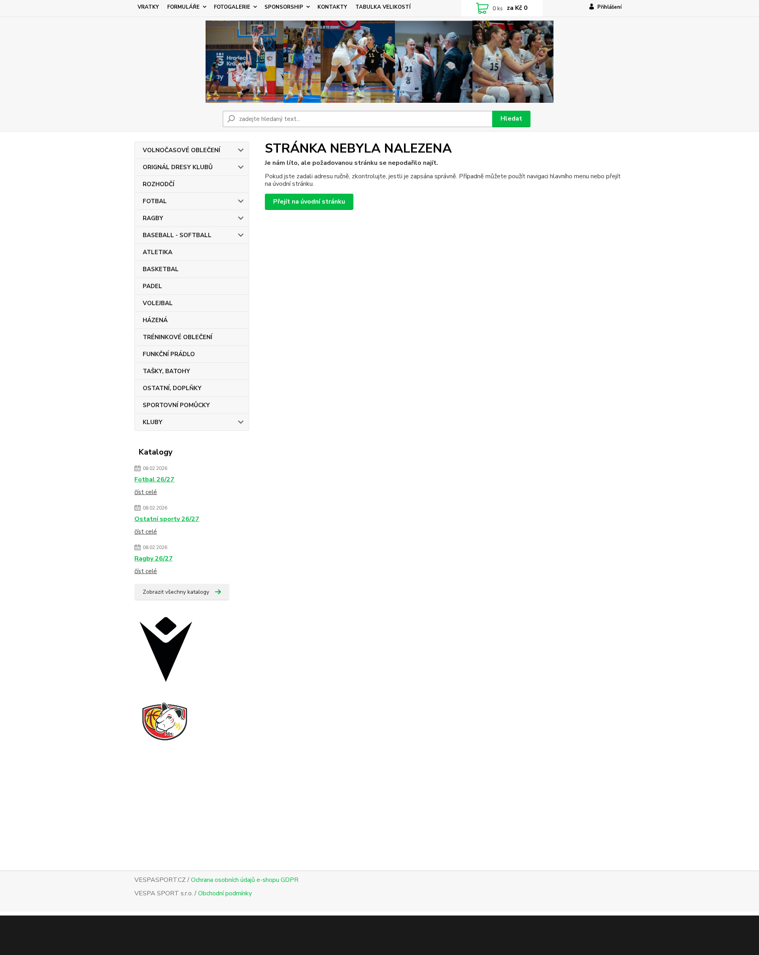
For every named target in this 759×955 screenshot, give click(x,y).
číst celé (145, 492)
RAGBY (153, 218)
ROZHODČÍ (158, 184)
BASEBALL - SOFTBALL (177, 235)
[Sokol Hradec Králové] (172, 741)
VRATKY (148, 7)
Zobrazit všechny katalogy (176, 592)
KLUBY (152, 422)
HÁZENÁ (155, 320)
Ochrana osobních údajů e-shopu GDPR (244, 880)
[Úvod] (380, 62)
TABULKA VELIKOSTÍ (383, 7)
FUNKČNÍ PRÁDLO (169, 354)
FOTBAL (155, 201)
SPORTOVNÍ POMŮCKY (176, 405)
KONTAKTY (332, 7)
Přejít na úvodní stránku (309, 201)
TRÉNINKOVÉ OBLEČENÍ (177, 337)
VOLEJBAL (158, 303)
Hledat (511, 118)
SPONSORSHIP (283, 7)
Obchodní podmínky (225, 893)
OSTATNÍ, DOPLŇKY (172, 388)
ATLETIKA (157, 252)
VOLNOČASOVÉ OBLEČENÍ (181, 150)
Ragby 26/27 (153, 558)
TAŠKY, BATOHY (166, 371)
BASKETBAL (161, 269)
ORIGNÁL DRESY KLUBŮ (178, 167)
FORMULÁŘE (183, 7)
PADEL (152, 286)
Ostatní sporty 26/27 (166, 519)
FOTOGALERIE (232, 7)
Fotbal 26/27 (154, 479)
